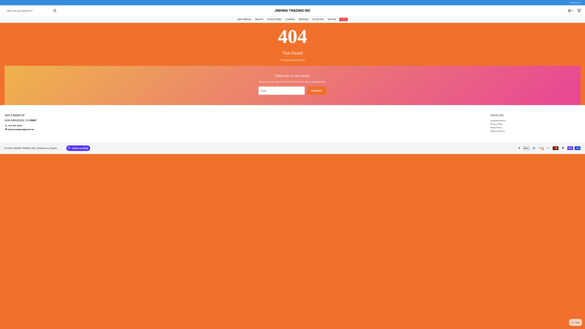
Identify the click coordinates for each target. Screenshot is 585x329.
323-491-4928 (15, 125)
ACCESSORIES (274, 19)
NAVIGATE (497, 115)
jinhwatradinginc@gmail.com (21, 129)
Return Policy (496, 127)
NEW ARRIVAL (245, 19)
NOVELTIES (318, 19)
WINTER (332, 19)
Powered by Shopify (47, 148)
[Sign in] (570, 10)
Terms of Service (497, 131)
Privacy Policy (496, 124)
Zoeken (55, 10)
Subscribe (316, 90)
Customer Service (498, 120)
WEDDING (304, 19)
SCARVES (290, 19)
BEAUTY (259, 19)
